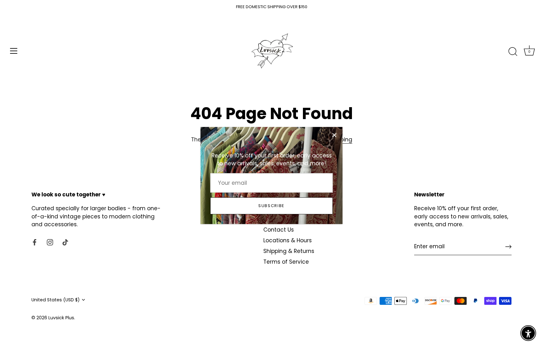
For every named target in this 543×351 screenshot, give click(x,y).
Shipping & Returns (288, 251)
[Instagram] (50, 242)
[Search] (513, 52)
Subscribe (271, 206)
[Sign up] (508, 247)
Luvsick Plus (61, 318)
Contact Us (278, 229)
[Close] (334, 135)
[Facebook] (34, 242)
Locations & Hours (287, 240)
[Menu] (14, 51)
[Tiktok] (65, 242)
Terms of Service (286, 262)
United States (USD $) (55, 300)
